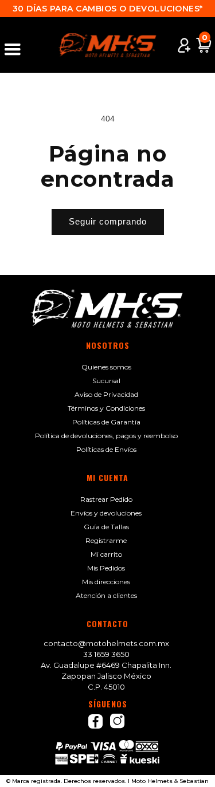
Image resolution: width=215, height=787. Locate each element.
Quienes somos (106, 367)
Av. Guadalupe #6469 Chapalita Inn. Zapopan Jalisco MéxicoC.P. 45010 (106, 675)
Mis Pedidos (106, 568)
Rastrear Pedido (106, 499)
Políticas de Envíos (106, 449)
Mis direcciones (106, 581)
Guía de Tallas (106, 526)
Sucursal (106, 380)
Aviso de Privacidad (106, 394)
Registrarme (106, 540)
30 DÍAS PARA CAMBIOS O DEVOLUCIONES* (108, 8)
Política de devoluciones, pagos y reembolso (106, 435)
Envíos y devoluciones (106, 513)
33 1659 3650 (106, 654)
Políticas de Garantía (106, 422)
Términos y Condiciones (106, 408)
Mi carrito (106, 554)
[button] (18, 45)
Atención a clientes (106, 595)
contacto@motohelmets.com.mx (106, 643)
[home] (107, 45)
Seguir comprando (108, 221)
